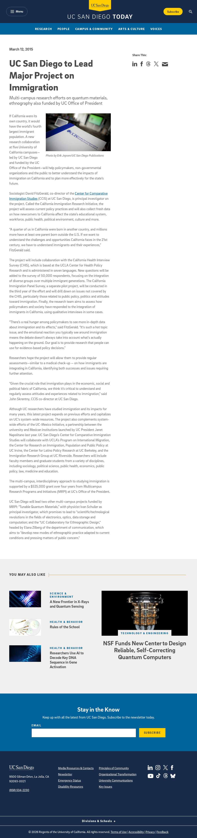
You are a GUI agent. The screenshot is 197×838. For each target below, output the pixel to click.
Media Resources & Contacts (76, 768)
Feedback (163, 832)
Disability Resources (70, 786)
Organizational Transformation (117, 774)
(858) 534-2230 (19, 790)
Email (36, 725)
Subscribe (173, 11)
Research (43, 29)
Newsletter (65, 774)
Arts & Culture (131, 29)
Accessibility (136, 832)
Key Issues (105, 786)
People (64, 29)
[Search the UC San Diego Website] (190, 11)
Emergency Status (69, 780)
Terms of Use (119, 832)
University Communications (116, 780)
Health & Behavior (66, 621)
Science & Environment (62, 595)
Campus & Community (94, 29)
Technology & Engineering (145, 633)
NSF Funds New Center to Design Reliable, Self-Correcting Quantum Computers (144, 649)
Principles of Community (114, 768)
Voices (156, 29)
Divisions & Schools (97, 821)
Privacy (150, 832)
